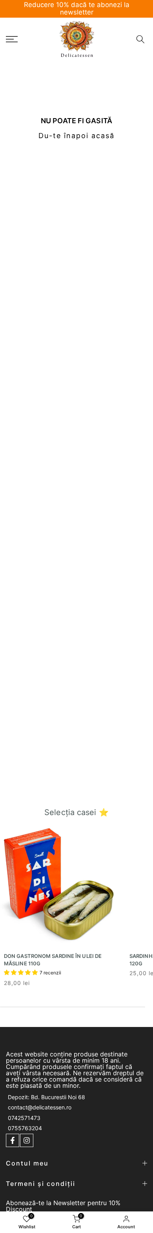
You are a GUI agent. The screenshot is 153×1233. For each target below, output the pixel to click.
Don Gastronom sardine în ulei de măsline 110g (53, 959)
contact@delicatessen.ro (39, 1107)
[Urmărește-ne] (12, 1140)
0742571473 (24, 1117)
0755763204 (25, 1128)
